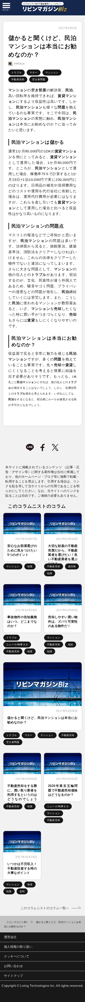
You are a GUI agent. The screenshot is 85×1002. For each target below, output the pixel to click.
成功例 (72, 566)
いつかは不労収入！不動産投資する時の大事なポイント (22, 868)
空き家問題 (38, 79)
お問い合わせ (13, 966)
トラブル (16, 72)
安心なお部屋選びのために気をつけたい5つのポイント (22, 550)
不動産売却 (17, 79)
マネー (34, 72)
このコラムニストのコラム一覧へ (45, 908)
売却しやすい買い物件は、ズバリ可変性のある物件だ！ (63, 621)
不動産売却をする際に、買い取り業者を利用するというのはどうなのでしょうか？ (22, 794)
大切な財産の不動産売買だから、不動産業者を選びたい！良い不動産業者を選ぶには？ (63, 554)
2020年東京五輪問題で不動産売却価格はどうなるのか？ (63, 790)
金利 (22, 891)
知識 (29, 566)
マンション (52, 72)
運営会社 (10, 937)
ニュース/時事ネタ (17, 644)
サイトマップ (13, 975)
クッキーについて (16, 956)
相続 (70, 644)
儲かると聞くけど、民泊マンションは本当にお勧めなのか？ (42, 720)
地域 (29, 884)
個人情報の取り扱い (18, 946)
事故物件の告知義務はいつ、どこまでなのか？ (22, 621)
